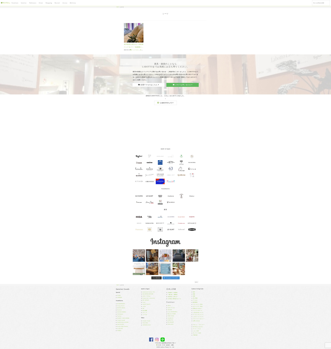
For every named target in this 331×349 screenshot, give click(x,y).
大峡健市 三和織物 (172, 292)
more (196, 282)
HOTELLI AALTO (198, 326)
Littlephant (120, 314)
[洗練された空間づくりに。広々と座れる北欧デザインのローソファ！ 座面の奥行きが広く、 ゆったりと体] (179, 255)
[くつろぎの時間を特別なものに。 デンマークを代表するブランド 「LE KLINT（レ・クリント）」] (152, 255)
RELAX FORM (172, 313)
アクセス (195, 300)
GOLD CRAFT (146, 304)
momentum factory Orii (148, 292)
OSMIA (119, 330)
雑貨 (194, 294)
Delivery (73, 3)
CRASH (170, 309)
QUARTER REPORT (147, 294)
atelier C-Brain (146, 296)
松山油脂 (144, 310)
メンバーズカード (197, 310)
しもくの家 (196, 331)
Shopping (49, 3)
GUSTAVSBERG (121, 312)
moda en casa (171, 307)
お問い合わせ (196, 320)
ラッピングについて (198, 314)
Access (65, 3)
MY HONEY (145, 300)
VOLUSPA (145, 323)
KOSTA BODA (121, 307)
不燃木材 (195, 335)
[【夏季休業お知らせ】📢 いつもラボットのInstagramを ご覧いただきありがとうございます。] (165, 269)
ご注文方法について (198, 312)
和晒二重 (142, 50)
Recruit (57, 3)
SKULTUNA (120, 324)
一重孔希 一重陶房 (172, 294)
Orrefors (119, 310)
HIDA (169, 305)
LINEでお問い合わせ (182, 85)
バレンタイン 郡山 (198, 304)
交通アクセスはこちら (149, 85)
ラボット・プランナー (199, 324)
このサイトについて (198, 316)
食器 (194, 296)
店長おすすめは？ (197, 308)
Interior (24, 3)
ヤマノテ (144, 312)
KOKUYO (170, 320)
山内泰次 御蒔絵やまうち (174, 298)
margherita (170, 318)
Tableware (32, 3)
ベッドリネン (135, 50)
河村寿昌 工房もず (172, 296)
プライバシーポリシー (199, 318)
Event (41, 3)
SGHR (119, 295)
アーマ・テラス (197, 328)
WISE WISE (171, 316)
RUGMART (171, 322)
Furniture (15, 3)
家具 (194, 292)
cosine (144, 306)
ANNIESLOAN (146, 325)
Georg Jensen (120, 305)
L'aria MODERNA (172, 311)
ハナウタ (144, 314)
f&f (143, 308)
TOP (117, 7)
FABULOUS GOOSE (122, 322)
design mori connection (148, 298)
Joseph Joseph (121, 320)
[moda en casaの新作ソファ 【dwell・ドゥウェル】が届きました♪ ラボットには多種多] (152, 269)
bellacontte (171, 324)
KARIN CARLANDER (123, 318)
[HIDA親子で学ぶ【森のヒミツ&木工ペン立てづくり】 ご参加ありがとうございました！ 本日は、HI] (139, 255)
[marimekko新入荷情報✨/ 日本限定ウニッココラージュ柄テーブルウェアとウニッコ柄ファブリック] (179, 269)
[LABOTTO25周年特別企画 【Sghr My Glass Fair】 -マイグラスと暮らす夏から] (165, 255)
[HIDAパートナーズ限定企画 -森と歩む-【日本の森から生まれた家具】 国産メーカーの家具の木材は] (139, 269)
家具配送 (195, 302)
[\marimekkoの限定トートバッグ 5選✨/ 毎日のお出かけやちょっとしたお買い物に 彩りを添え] (192, 255)
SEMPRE (119, 297)
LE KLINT (120, 328)
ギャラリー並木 (197, 333)
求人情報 (195, 298)
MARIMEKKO (121, 303)
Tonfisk (119, 316)
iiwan (143, 302)
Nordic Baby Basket (122, 326)
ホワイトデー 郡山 (198, 306)
